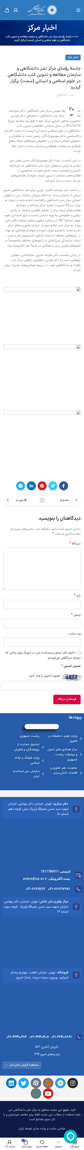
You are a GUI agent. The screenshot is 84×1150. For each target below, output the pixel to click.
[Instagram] (72, 1083)
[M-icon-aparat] (36, 1083)
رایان (21, 1128)
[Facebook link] (63, 485)
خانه (76, 37)
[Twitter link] (52, 485)
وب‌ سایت (74, 633)
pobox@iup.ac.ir (35, 878)
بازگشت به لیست (42, 500)
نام (77, 595)
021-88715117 (35, 889)
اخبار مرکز (73, 57)
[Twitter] (23, 1083)
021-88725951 (59, 889)
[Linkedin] (11, 1083)
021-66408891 (61, 1037)
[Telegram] (60, 1083)
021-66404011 (39, 1037)
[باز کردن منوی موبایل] (78, 10)
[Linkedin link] (31, 485)
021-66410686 (16, 1037)
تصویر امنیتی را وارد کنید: (44, 675)
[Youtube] (48, 1093)
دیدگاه (75, 543)
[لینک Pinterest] (42, 485)
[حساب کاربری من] (15, 10)
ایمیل (76, 615)
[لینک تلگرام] (20, 485)
